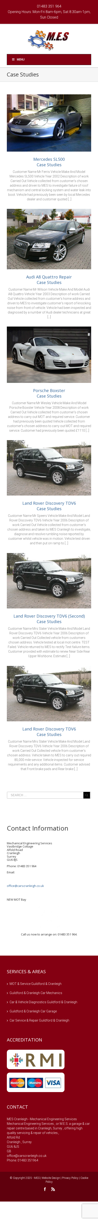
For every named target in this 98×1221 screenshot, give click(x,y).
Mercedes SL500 (49, 159)
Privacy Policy (70, 1178)
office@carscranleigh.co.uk (25, 886)
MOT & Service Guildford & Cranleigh (36, 984)
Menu (21, 59)
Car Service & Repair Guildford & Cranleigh (39, 1020)
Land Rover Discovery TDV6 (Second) (49, 616)
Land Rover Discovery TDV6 (49, 503)
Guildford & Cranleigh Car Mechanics (36, 993)
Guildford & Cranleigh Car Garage (33, 1011)
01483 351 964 (49, 6)
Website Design (51, 1178)
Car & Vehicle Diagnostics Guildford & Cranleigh (43, 1002)
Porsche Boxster (49, 390)
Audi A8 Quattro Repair (49, 277)
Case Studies (49, 164)
